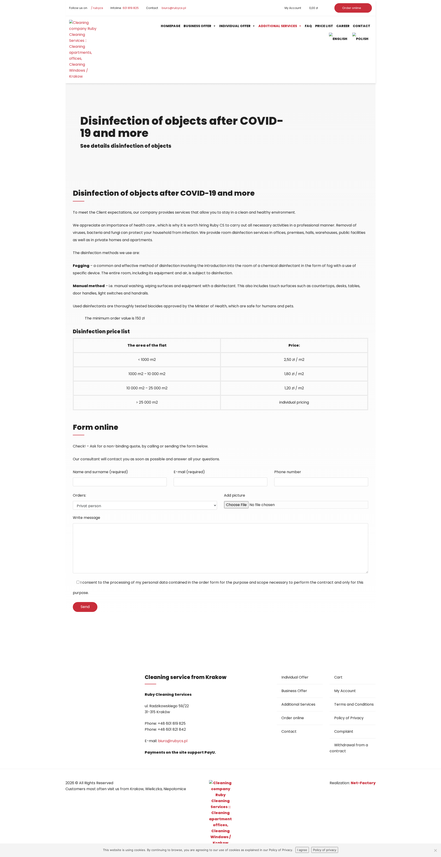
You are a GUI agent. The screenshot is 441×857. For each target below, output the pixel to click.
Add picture (234, 495)
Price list (324, 26)
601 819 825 (130, 8)
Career (343, 26)
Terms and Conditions (354, 704)
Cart (338, 677)
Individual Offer (235, 26)
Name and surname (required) (100, 472)
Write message (86, 517)
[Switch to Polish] (361, 38)
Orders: (79, 495)
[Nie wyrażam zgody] (435, 850)
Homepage (170, 26)
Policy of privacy (324, 850)
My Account (293, 8)
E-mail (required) (189, 472)
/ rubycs (96, 8)
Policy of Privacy (349, 718)
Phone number (287, 472)
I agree (302, 850)
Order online (352, 8)
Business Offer (197, 26)
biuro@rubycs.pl (173, 8)
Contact (361, 26)
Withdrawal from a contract (349, 748)
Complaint (343, 731)
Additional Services (277, 26)
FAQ (308, 26)
